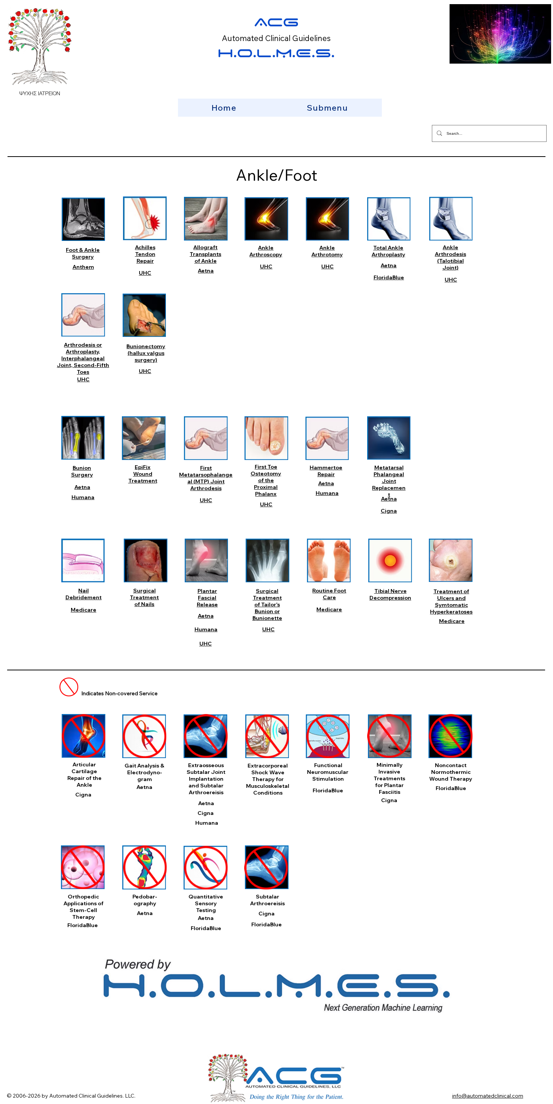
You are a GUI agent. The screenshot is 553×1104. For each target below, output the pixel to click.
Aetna (206, 270)
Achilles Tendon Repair (145, 254)
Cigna (389, 510)
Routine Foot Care (329, 594)
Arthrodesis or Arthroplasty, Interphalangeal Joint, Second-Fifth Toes (83, 358)
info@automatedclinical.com (487, 1095)
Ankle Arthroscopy (265, 251)
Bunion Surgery (82, 471)
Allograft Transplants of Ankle (205, 254)
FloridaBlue (389, 277)
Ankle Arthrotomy (327, 251)
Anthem (83, 266)
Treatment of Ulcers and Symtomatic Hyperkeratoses (451, 601)
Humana (82, 497)
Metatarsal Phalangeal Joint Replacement (389, 481)
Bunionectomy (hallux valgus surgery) (145, 353)
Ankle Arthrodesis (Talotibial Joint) (450, 257)
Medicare (83, 609)
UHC (145, 273)
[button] (327, 108)
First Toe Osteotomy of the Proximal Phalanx (266, 480)
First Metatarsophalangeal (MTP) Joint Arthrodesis (205, 478)
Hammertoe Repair (326, 471)
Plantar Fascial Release (207, 598)
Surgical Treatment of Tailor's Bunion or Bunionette (267, 604)
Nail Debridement (83, 594)
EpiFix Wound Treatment (142, 474)
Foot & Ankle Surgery (83, 253)
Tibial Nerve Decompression (390, 594)
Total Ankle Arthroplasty (388, 251)
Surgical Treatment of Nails (144, 597)
